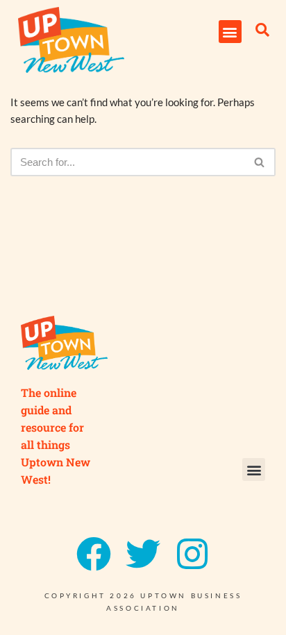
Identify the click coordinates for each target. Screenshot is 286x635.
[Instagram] (192, 553)
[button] (230, 31)
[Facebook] (93, 553)
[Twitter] (143, 553)
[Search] (260, 162)
